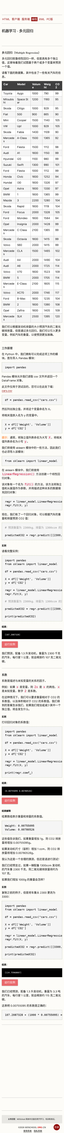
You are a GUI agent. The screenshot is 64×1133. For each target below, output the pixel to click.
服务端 (26, 19)
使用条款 (27, 1131)
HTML (6, 19)
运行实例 (9, 644)
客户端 (16, 19)
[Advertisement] (32, 1061)
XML (42, 19)
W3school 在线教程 (22, 6)
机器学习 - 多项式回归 (9, 39)
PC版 (50, 19)
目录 (56, 1127)
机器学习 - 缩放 (26, 39)
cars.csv (7, 390)
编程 (34, 19)
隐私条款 (38, 1131)
